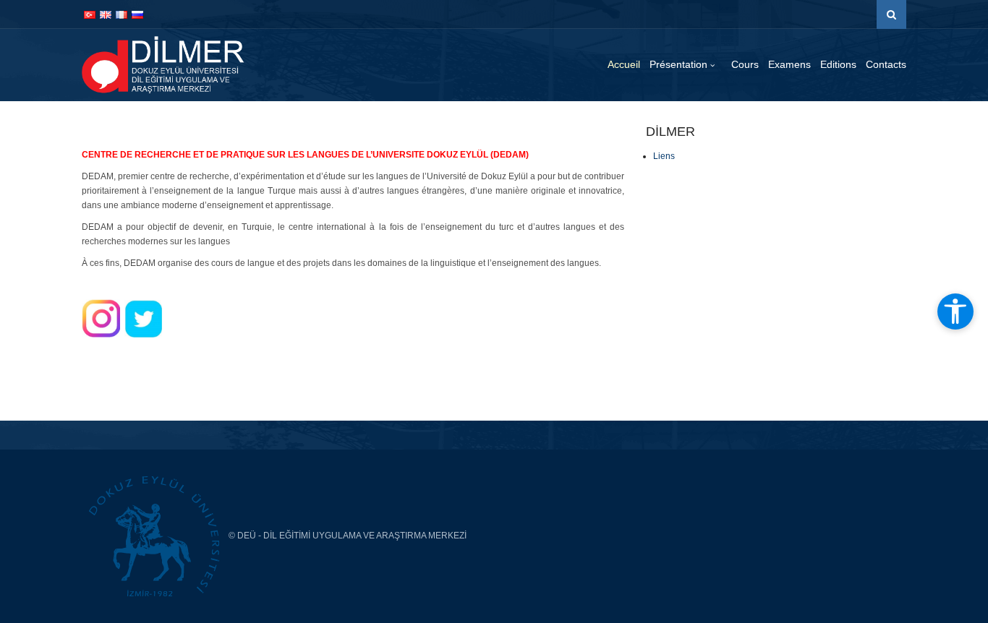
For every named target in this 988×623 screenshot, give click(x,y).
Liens (664, 156)
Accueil (624, 64)
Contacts (886, 64)
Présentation (680, 64)
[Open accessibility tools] (955, 311)
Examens (789, 64)
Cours (745, 64)
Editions (838, 64)
